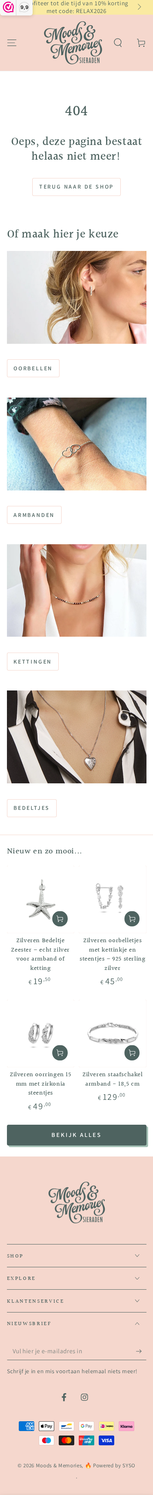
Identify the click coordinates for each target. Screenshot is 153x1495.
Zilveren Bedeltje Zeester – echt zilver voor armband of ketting (40, 954)
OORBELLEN (33, 368)
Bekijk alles (76, 1135)
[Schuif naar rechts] (138, 7)
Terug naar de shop (76, 186)
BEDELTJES (31, 807)
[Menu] (11, 42)
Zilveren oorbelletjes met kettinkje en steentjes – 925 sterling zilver (112, 954)
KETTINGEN (32, 661)
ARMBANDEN (34, 515)
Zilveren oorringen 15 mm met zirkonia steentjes (40, 1084)
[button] (118, 42)
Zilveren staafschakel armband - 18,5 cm (112, 1079)
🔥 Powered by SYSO (110, 1465)
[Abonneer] (141, 1351)
